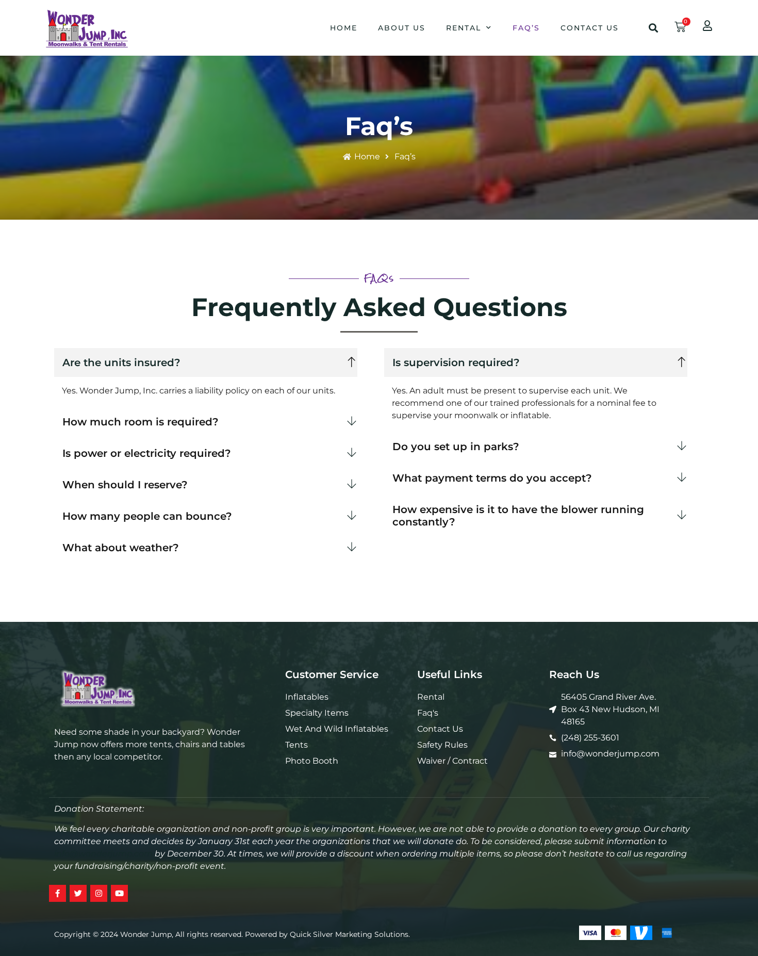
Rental (463, 27)
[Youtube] (119, 893)
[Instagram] (98, 893)
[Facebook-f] (57, 893)
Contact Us (590, 27)
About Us (401, 27)
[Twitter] (78, 893)
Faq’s (526, 27)
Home (343, 27)
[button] (653, 27)
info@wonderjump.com (103, 854)
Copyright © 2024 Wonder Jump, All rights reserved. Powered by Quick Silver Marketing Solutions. (232, 934)
